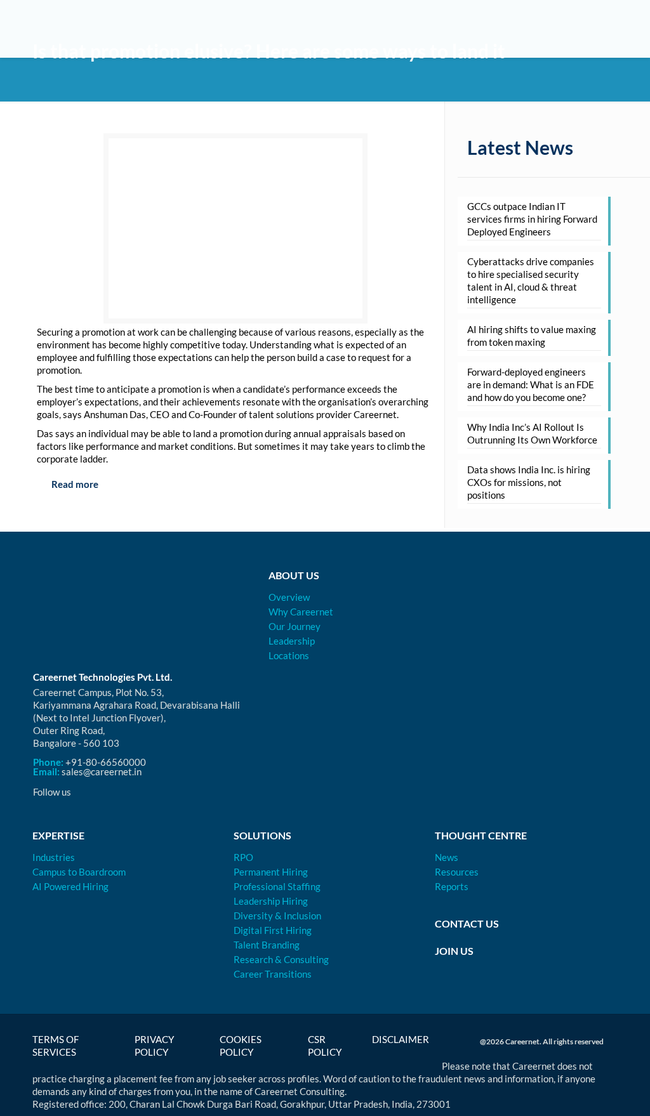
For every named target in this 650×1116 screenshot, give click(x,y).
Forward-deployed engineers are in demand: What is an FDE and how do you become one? (530, 384)
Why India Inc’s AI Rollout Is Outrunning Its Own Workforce (532, 433)
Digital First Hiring (273, 930)
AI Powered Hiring (70, 886)
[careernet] (89, 28)
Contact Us (467, 923)
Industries (53, 857)
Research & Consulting (281, 959)
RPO (243, 857)
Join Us (454, 951)
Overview (289, 597)
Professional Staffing (277, 886)
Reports (451, 886)
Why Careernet (301, 611)
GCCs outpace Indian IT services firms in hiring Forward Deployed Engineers (532, 218)
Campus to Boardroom (79, 871)
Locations (289, 655)
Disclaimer (400, 1039)
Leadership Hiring (271, 901)
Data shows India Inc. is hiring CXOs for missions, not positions (528, 482)
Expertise (58, 835)
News (446, 857)
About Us (294, 575)
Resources (457, 871)
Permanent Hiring (271, 871)
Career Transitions (273, 974)
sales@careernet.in (102, 771)
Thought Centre (481, 835)
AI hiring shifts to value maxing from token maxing (531, 336)
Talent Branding (267, 944)
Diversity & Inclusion (277, 915)
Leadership (292, 641)
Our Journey (295, 626)
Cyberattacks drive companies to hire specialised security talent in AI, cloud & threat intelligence (530, 280)
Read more (74, 484)
